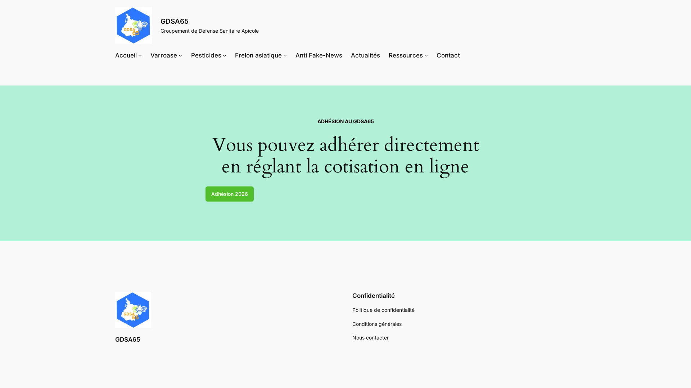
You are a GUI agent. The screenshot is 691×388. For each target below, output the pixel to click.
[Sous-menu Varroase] (180, 55)
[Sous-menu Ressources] (426, 55)
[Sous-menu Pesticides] (224, 55)
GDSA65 (175, 21)
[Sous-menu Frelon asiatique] (285, 55)
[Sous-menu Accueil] (140, 55)
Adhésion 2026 (229, 194)
